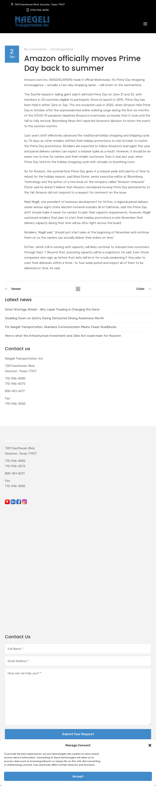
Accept (78, 776)
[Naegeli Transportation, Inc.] (32, 24)
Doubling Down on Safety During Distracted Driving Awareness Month (54, 318)
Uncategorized (61, 49)
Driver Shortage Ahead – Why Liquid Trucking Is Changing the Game (52, 309)
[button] (150, 745)
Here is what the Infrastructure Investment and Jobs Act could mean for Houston (63, 336)
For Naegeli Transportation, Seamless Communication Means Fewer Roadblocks (61, 327)
